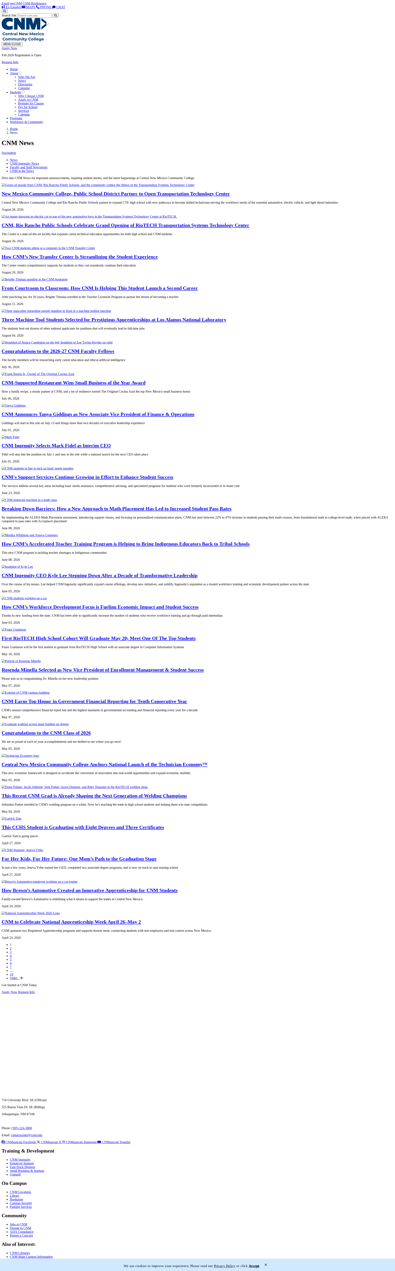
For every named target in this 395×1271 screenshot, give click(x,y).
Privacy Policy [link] (224, 1266)
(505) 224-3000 (22, 1128)
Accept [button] (254, 1266)
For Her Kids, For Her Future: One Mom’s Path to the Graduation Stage (79, 858)
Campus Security (21, 1203)
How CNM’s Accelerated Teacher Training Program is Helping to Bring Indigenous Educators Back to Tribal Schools (126, 544)
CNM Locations (20, 1192)
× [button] (265, 1265)
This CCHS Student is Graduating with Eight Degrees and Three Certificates (83, 827)
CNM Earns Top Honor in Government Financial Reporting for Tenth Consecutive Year (94, 701)
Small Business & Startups (27, 1170)
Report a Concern (21, 1235)
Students (15, 92)
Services (23, 111)
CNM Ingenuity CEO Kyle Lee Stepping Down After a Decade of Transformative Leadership (100, 575)
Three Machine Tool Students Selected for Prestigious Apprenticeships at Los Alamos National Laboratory (114, 319)
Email (5, 3)
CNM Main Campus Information (31, 1256)
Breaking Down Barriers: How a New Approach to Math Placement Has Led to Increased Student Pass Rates (116, 508)
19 (11, 974)
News (22, 80)
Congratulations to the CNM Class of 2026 (46, 733)
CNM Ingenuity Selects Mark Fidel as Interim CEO (56, 445)
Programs (16, 118)
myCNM (16, 3)
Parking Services (21, 1207)
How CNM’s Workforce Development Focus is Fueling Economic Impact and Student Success (100, 607)
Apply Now (9, 48)
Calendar (24, 88)
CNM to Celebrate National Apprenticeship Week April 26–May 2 (71, 922)
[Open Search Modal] (5, 11)
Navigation (9, 153)
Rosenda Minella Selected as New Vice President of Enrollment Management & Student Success (103, 669)
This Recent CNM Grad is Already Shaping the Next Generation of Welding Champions (94, 795)
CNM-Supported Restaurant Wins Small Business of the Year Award (73, 382)
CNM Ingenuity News (24, 163)
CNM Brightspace (34, 3)
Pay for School (27, 107)
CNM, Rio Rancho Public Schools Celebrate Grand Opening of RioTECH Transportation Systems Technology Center (125, 225)
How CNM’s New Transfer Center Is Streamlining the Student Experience (80, 256)
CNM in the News (22, 171)
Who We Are (26, 77)
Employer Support (22, 1163)
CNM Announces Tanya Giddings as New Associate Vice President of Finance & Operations (98, 414)
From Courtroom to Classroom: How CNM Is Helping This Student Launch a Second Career (100, 288)
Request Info (10, 62)
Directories (25, 84)
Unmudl (15, 1174)
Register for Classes (31, 103)
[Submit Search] (56, 15)
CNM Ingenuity (20, 1159)
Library (15, 1195)
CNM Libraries (20, 1253)
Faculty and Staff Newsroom (28, 167)
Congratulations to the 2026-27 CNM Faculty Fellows (58, 351)
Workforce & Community (26, 122)
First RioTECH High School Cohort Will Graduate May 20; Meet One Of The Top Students (99, 638)
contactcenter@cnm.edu (26, 1135)
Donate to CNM (20, 1228)
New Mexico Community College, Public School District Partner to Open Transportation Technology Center (116, 193)
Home (14, 69)
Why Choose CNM (31, 96)
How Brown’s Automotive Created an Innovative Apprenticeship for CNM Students (90, 890)
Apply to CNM (28, 99)
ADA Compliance (22, 1231)
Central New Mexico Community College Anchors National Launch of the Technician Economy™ (104, 764)
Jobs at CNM (18, 1224)
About (14, 73)
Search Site (9, 15)
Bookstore (16, 1199)
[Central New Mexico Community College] (25, 40)
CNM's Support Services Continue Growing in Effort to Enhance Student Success (87, 477)
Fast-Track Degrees (22, 1167)
